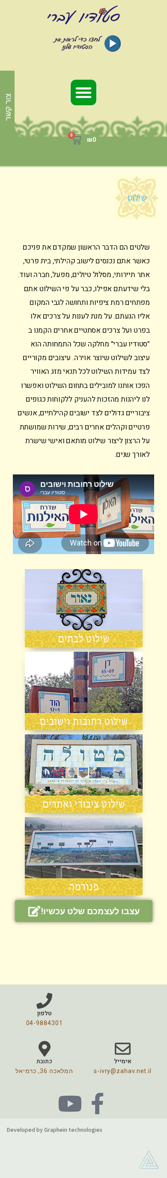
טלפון (44, 1013)
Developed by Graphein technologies (54, 1129)
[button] (83, 92)
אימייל (122, 1061)
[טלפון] (44, 1001)
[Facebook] (97, 1103)
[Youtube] (70, 1103)
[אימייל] (123, 1049)
